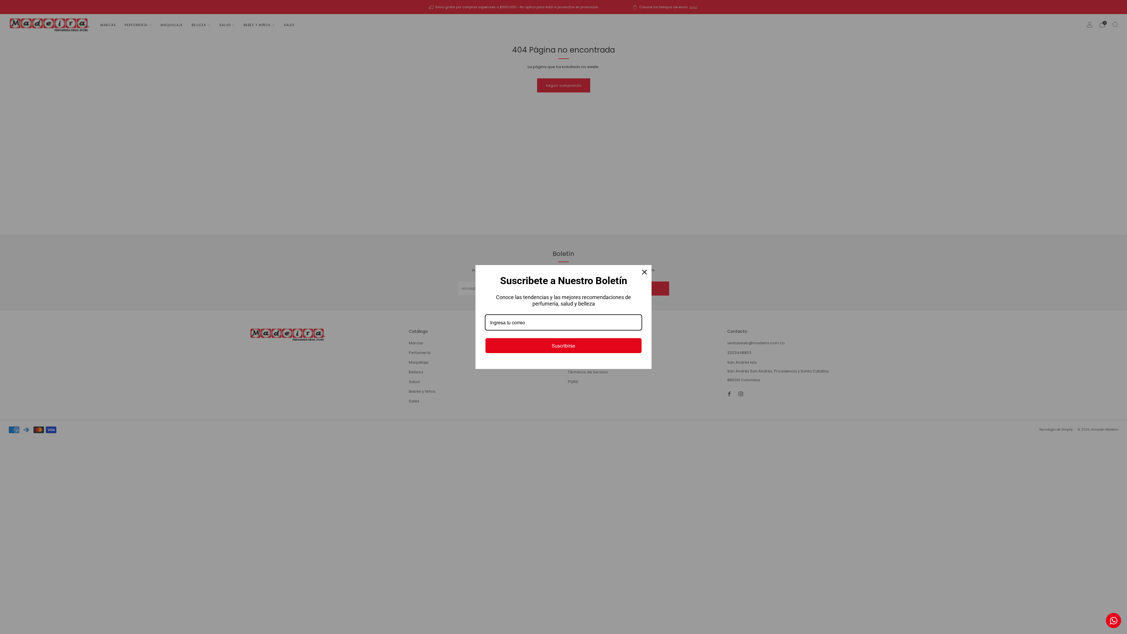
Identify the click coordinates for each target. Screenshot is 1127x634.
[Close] (644, 272)
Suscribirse (563, 345)
